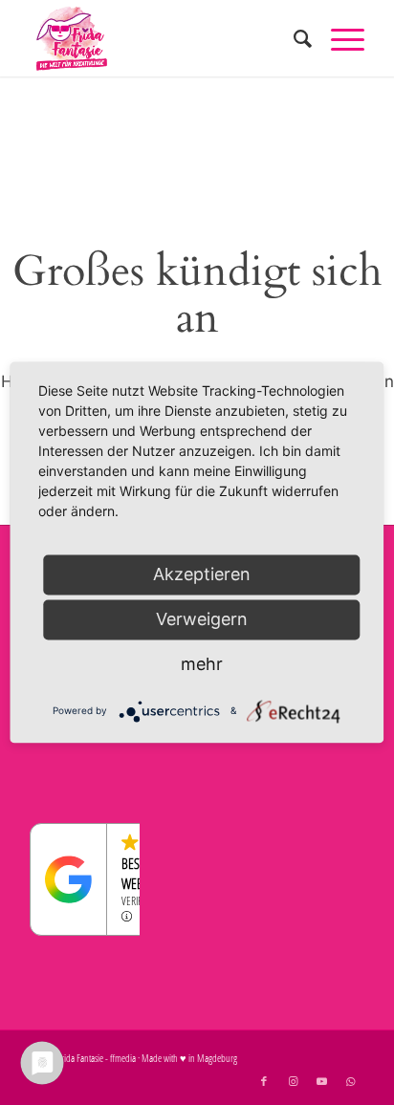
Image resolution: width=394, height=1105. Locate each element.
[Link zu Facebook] (264, 1081)
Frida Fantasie (80, 1058)
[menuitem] (293, 38)
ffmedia (123, 1058)
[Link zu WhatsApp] (350, 1081)
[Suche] (293, 38)
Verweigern (202, 619)
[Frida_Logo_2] (163, 38)
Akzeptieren (202, 574)
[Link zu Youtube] (321, 1081)
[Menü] (338, 38)
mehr (202, 664)
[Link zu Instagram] (292, 1081)
